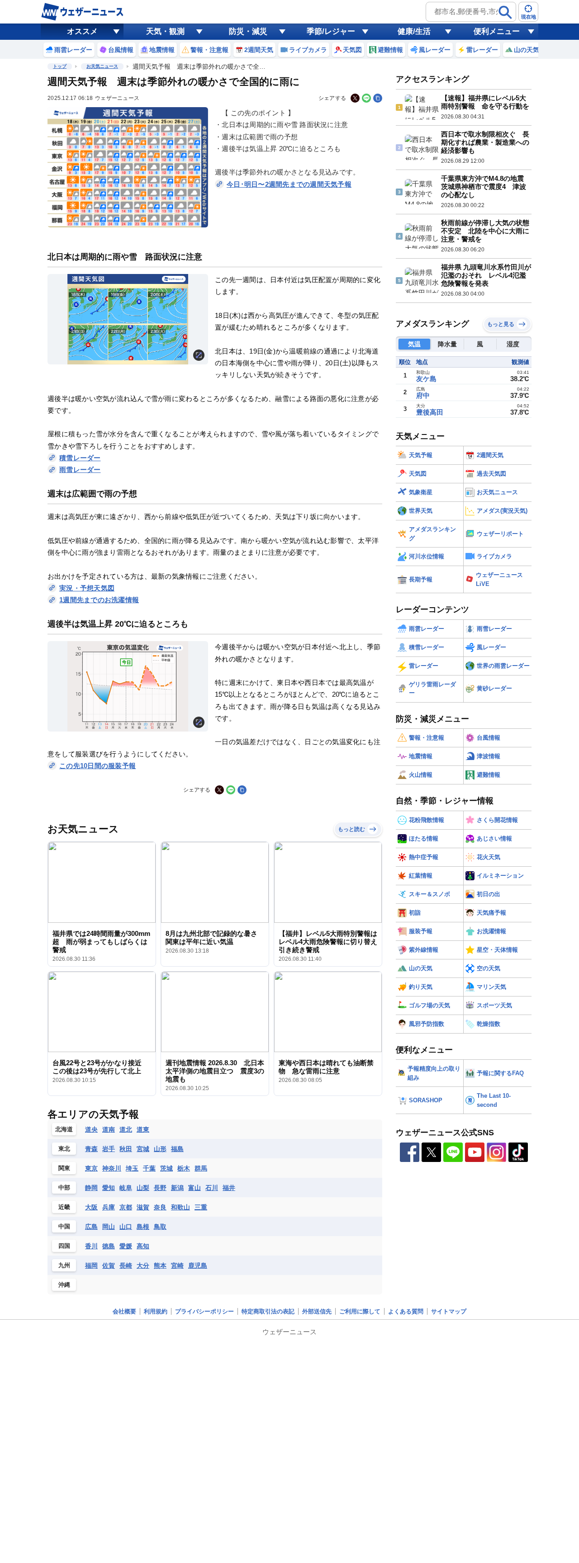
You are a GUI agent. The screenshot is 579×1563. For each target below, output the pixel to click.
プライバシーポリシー (204, 1311)
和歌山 (180, 1207)
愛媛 (125, 1246)
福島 (177, 1149)
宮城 (143, 1149)
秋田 (125, 1149)
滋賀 (143, 1207)
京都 (125, 1207)
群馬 (201, 1168)
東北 (64, 1148)
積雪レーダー (80, 458)
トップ (59, 66)
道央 (91, 1129)
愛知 (108, 1188)
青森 (91, 1149)
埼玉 (132, 1168)
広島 (91, 1226)
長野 (160, 1188)
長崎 (125, 1265)
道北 (125, 1129)
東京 (91, 1168)
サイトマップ (448, 1311)
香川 (91, 1246)
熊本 (160, 1265)
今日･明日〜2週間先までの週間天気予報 (289, 184)
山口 (125, 1226)
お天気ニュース (102, 66)
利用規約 (155, 1311)
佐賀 (108, 1265)
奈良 (160, 1207)
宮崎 (177, 1265)
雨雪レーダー (80, 469)
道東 (143, 1129)
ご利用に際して (359, 1311)
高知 (143, 1246)
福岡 (91, 1265)
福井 (229, 1188)
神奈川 (111, 1168)
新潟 (177, 1188)
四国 (64, 1245)
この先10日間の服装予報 (97, 766)
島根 (143, 1226)
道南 (108, 1129)
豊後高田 (429, 412)
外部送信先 (317, 1311)
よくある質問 (405, 1311)
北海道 (64, 1129)
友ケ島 (426, 378)
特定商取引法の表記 (268, 1311)
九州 (64, 1265)
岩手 (108, 1149)
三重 (201, 1207)
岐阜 (125, 1188)
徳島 (108, 1246)
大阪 (91, 1207)
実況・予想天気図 (86, 588)
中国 (64, 1226)
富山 (194, 1188)
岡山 (108, 1226)
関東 (64, 1168)
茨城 (166, 1168)
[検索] (505, 12)
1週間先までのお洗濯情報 (99, 600)
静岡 (91, 1188)
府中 (423, 395)
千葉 (149, 1168)
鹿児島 (197, 1265)
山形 (160, 1149)
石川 (211, 1188)
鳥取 (160, 1226)
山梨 (143, 1188)
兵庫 (108, 1207)
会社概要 (124, 1311)
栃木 (183, 1168)
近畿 (64, 1207)
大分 (143, 1265)
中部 (64, 1187)
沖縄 (64, 1284)
